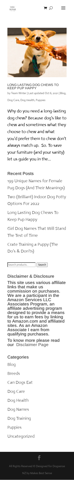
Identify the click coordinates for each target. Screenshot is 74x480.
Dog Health (27, 100)
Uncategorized (21, 436)
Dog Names (18, 409)
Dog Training (19, 418)
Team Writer (18, 93)
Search (42, 264)
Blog (63, 93)
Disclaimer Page (32, 344)
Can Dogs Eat (20, 382)
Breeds (13, 373)
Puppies (40, 100)
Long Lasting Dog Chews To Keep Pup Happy (33, 86)
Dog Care (13, 100)
